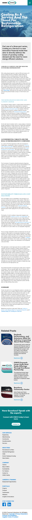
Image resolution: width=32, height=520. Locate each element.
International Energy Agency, (20, 111)
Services (4, 443)
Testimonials (5, 492)
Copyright (12, 514)
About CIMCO (5, 467)
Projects (4, 488)
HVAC (3, 454)
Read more (17, 358)
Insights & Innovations (8, 496)
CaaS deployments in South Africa (22, 222)
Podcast (4, 490)
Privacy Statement (21, 514)
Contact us (16, 424)
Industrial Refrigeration (8, 452)
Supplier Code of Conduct (10, 517)
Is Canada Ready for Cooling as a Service (15, 310)
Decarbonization (6, 441)
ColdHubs (28, 237)
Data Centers (5, 458)
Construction (5, 439)
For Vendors (5, 471)
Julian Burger (6, 90)
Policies (4, 515)
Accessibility (12, 515)
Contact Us (5, 473)
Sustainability (5, 469)
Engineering (5, 435)
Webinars (4, 494)
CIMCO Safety (6, 475)
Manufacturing (6, 437)
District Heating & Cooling (9, 456)
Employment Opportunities (9, 481)
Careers (4, 464)
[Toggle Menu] (30, 2)
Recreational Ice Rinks (8, 449)
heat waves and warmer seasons (11, 108)
